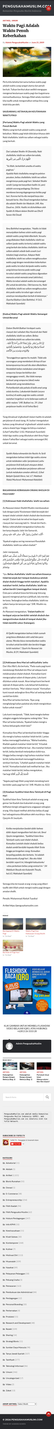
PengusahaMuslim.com (27, 6)
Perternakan (11, 1310)
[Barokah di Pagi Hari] (13, 945)
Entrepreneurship (14, 1200)
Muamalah (11, 1261)
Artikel (7, 21)
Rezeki (9, 1329)
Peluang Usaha (12, 1280)
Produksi (10, 1316)
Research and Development (18, 1323)
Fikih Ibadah (11, 1206)
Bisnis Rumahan (13, 1181)
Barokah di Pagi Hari (11, 952)
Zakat (8, 1390)
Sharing (9, 1335)
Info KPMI (10, 1224)
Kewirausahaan (13, 1230)
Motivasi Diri (12, 1255)
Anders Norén (19, 1424)
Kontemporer (12, 1243)
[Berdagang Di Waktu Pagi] (13, 924)
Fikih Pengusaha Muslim (17, 1212)
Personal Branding (14, 1304)
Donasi (9, 1187)
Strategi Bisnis (12, 1341)
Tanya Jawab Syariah (15, 1353)
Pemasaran (11, 1286)
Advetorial (10, 1163)
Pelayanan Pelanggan (15, 1273)
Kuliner (9, 1249)
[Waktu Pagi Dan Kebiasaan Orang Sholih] (36, 924)
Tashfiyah (10, 1359)
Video (8, 1384)
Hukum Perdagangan (15, 1218)
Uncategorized (12, 1378)
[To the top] (48, 1414)
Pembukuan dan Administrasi (19, 1292)
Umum (15, 21)
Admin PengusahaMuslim (17, 42)
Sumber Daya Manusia (16, 1347)
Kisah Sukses (12, 1236)
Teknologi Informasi (15, 1366)
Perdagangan (12, 1298)
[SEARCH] (47, 1097)
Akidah (9, 1169)
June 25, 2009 (38, 42)
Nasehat (10, 1267)
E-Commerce (12, 1193)
